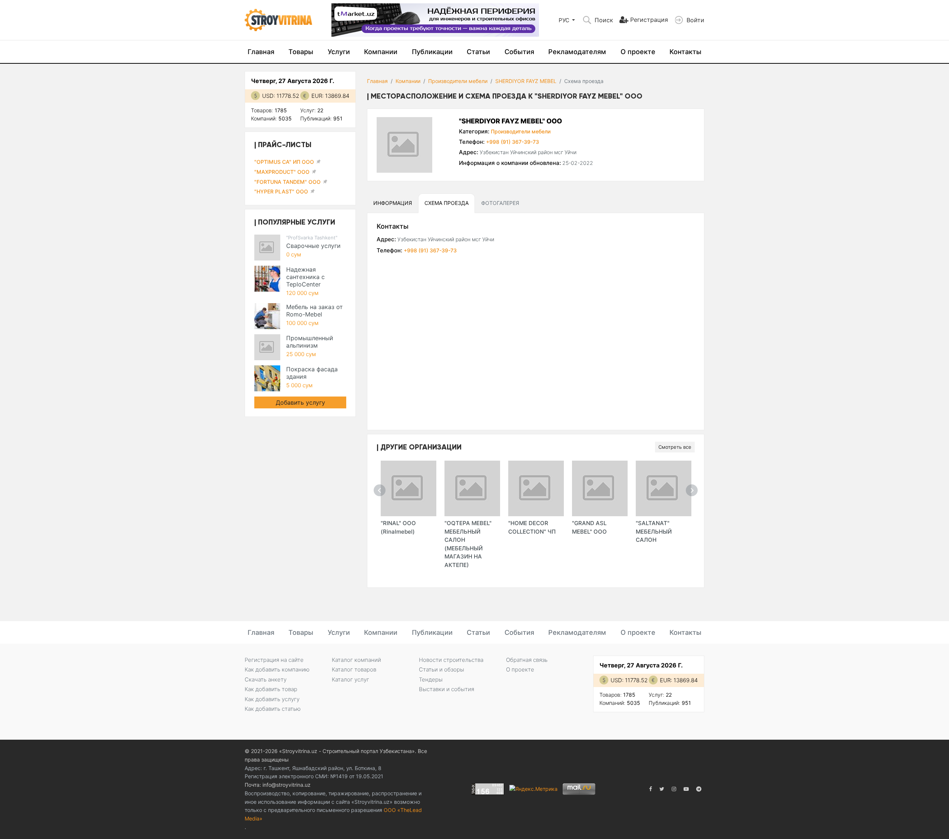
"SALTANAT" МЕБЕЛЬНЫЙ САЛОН (654, 531)
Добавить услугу (300, 402)
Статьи (478, 52)
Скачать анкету (266, 679)
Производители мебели (457, 81)
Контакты (685, 52)
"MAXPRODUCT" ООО (282, 172)
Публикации (432, 52)
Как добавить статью (273, 708)
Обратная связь (527, 659)
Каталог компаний (356, 659)
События (519, 52)
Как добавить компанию (277, 669)
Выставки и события (446, 689)
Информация (392, 203)
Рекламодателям (577, 52)
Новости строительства (451, 659)
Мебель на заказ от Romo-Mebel (314, 310)
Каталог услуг (350, 679)
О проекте (638, 52)
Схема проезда (446, 203)
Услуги (339, 52)
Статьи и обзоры (441, 669)
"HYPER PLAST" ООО (281, 191)
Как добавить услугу (272, 699)
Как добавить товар (271, 689)
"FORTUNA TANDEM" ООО (287, 182)
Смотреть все (674, 447)
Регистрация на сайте (274, 659)
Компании (380, 52)
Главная (261, 52)
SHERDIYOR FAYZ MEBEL (525, 81)
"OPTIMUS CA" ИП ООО (284, 162)
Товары (300, 52)
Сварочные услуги (313, 245)
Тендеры (431, 679)
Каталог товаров (354, 669)
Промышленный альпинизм (309, 341)
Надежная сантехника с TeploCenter (305, 277)
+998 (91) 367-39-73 (512, 142)
